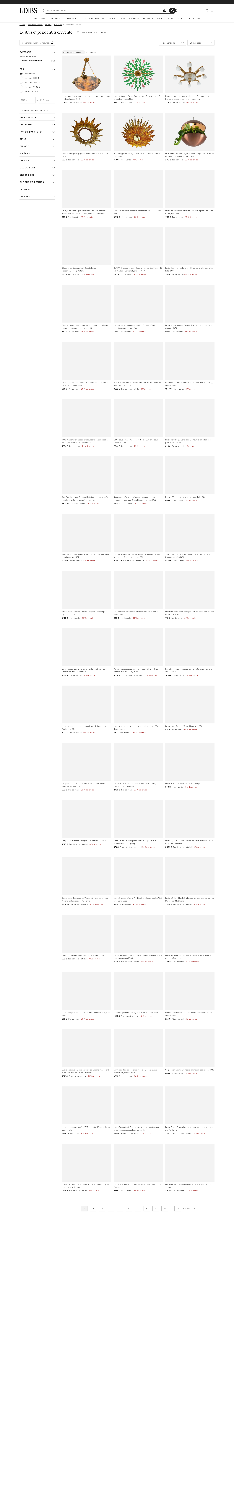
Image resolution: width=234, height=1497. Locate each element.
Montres (148, 18)
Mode (159, 18)
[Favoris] (207, 10)
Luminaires (70, 18)
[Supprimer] (83, 52)
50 (177, 1208)
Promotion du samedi (35, 25)
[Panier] (212, 10)
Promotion (194, 18)
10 (165, 1208)
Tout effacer (91, 52)
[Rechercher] (52, 42)
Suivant (187, 1208)
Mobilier (55, 18)
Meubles (48, 25)
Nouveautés (41, 18)
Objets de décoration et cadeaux (98, 18)
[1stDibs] (28, 10)
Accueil (22, 25)
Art (123, 18)
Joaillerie (134, 18)
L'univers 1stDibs (175, 18)
